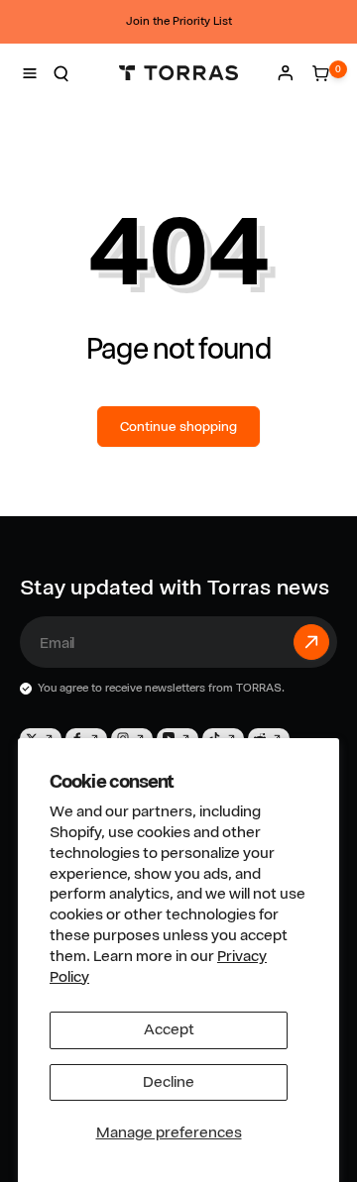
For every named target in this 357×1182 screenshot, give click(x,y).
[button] (30, 73)
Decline (168, 1082)
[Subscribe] (311, 642)
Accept (169, 1029)
